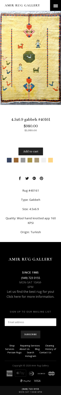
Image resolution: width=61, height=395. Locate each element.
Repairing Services (30, 345)
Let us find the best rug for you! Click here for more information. (30, 294)
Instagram (30, 355)
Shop (12, 345)
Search (30, 352)
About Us (25, 348)
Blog (37, 348)
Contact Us (45, 352)
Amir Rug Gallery (22, 5)
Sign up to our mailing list (30, 311)
